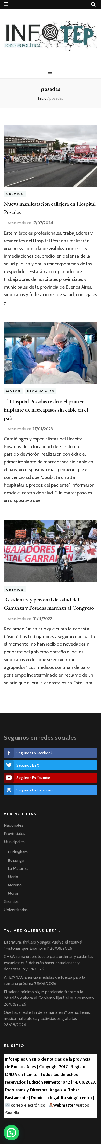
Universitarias (16, 909)
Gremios (15, 194)
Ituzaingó (16, 860)
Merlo (13, 876)
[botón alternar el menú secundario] (6, 4)
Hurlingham (18, 851)
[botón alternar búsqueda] (93, 4)
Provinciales (40, 391)
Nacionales (13, 825)
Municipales (14, 841)
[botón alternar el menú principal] (50, 72)
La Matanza (18, 868)
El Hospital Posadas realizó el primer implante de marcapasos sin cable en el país (46, 410)
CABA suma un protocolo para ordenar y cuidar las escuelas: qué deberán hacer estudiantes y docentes (48, 962)
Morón (13, 391)
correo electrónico (28, 1105)
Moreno (15, 885)
